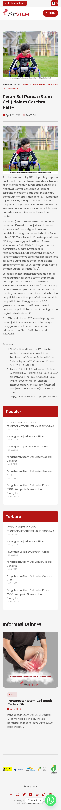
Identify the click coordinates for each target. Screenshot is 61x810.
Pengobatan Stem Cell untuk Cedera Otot (29, 702)
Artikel (17, 84)
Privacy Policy (30, 786)
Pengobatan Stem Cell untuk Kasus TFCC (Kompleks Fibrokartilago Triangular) (28, 489)
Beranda (7, 84)
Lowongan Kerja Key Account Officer (28, 446)
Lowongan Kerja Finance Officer (25, 436)
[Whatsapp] (50, 800)
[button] (5, 683)
